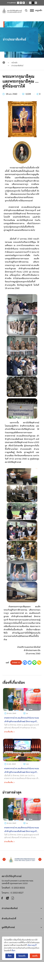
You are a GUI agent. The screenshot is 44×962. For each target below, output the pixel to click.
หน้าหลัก (14, 62)
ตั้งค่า (13, 950)
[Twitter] (30, 662)
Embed (14, 662)
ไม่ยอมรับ (22, 955)
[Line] (34, 662)
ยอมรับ (35, 955)
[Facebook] (25, 662)
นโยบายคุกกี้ (32, 945)
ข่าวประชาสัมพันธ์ (17, 65)
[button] (4, 859)
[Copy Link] (39, 662)
